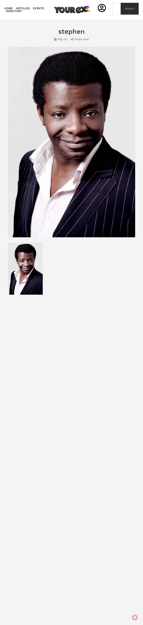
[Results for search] (116, 16)
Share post (81, 39)
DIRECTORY (14, 11)
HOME (8, 8)
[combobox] (116, 9)
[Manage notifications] (135, 617)
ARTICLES (23, 8)
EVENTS (38, 8)
